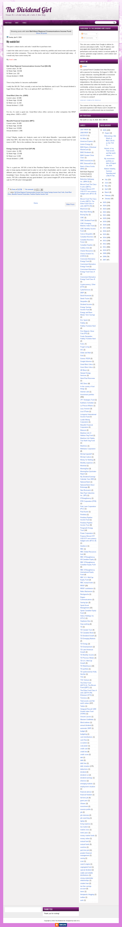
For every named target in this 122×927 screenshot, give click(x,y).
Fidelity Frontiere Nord (88, 326)
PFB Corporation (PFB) (88, 501)
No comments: (29, 189)
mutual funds (84, 844)
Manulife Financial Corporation (21, 194)
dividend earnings (86, 778)
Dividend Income (86, 304)
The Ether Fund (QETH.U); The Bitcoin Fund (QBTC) (88, 685)
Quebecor (83, 546)
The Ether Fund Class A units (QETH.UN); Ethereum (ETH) (88, 693)
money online (84, 838)
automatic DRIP (85, 728)
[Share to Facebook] (42, 190)
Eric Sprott (84, 320)
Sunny (84, 66)
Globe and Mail (85, 353)
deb (81, 757)
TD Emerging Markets (87, 638)
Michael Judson (85, 457)
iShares (83, 803)
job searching (84, 818)
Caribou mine (84, 248)
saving (82, 858)
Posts (85, 34)
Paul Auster (84, 512)
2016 (104, 231)
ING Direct (84, 383)
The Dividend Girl (28, 9)
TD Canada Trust (86, 630)
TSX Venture (84, 680)
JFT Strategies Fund (87, 400)
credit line (83, 752)
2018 (104, 225)
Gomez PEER (85, 358)
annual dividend (85, 725)
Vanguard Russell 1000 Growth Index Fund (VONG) (88, 711)
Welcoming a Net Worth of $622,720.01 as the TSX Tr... (110, 140)
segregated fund (85, 867)
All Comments (88, 38)
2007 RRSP (84, 130)
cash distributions (86, 737)
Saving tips (84, 602)
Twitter (82, 706)
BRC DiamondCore (86, 163)
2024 (104, 205)
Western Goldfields (86, 719)
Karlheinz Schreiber (87, 403)
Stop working (84, 624)
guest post (84, 800)
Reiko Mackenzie (86, 591)
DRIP (82, 293)
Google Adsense (86, 361)
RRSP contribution (86, 588)
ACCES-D (83, 135)
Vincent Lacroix (85, 717)
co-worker (83, 743)
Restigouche (84, 594)
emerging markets (86, 784)
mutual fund (84, 841)
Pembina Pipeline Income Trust (39, 194)
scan (82, 861)
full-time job (84, 798)
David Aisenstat (85, 295)
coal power (84, 746)
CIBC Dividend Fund (87, 220)
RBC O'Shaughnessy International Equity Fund (87, 572)
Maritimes (83, 446)
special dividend (85, 870)
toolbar (82, 897)
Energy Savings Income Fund (52, 192)
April (106, 189)
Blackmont (84, 209)
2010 (104, 250)
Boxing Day (84, 215)
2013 (104, 240)
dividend (83, 772)
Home (36, 203)
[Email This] (35, 190)
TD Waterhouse (85, 666)
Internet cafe (84, 392)
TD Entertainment (86, 647)
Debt (16, 23)
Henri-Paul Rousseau (87, 378)
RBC (82, 549)
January (107, 198)
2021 (104, 215)
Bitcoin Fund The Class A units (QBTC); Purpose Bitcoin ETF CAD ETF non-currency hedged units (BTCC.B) (88, 189)
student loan (84, 883)
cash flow (83, 740)
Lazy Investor (85, 409)
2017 (104, 228)
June (106, 183)
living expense (85, 824)
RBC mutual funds (86, 583)
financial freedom (86, 795)
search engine (85, 864)
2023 (104, 209)
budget (82, 731)
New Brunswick (85, 490)
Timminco (83, 698)
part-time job (84, 850)
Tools (24, 23)
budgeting (83, 734)
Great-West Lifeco (86, 364)
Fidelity (82, 323)
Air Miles (83, 138)
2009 (104, 253)
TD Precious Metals (87, 658)
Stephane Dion (85, 621)
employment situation (87, 787)
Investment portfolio (87, 394)
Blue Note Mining (86, 212)
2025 (104, 202)
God (81, 355)
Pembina (83, 514)
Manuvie (83, 430)
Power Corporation (86, 533)
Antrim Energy (85, 144)
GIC (81, 350)
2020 (104, 218)
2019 (104, 221)
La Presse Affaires (86, 406)
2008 (104, 256)
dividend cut (84, 775)
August (107, 133)
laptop (82, 821)
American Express (86, 141)
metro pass (84, 833)
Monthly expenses (86, 463)
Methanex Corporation (87, 449)
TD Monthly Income (87, 655)
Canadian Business (87, 237)
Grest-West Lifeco (86, 367)
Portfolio (8, 23)
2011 (104, 247)
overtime (83, 847)
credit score (84, 754)
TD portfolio (84, 669)
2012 (104, 244)
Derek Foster (84, 298)
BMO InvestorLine (86, 161)
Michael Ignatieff (86, 454)
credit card (84, 749)
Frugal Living (84, 347)
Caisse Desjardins (86, 234)
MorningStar (84, 469)
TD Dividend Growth (87, 636)
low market (84, 827)
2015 (104, 234)
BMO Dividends (85, 152)
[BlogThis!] (37, 190)
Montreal (83, 466)
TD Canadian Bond (86, 633)
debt (81, 760)
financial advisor (86, 792)
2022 (104, 212)
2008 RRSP (84, 133)
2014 (104, 237)
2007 (104, 260)
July (106, 179)
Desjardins (84, 301)
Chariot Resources (86, 251)
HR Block (83, 370)
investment (84, 806)
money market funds (87, 835)
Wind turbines (85, 722)
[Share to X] (39, 190)
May (106, 186)
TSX (81, 677)
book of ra (76, 920)
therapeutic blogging (87, 894)
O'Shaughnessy (85, 498)
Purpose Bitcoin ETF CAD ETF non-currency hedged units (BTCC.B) (88, 538)
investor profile (85, 809)
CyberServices (85, 290)
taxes (82, 891)
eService (83, 781)
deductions (84, 769)
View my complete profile (90, 100)
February (108, 195)
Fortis (62, 192)
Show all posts (41, 33)
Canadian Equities (86, 245)
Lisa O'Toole (84, 411)
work (82, 900)
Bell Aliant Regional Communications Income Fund (29, 192)
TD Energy (84, 644)
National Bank (85, 482)
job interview (84, 815)
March (107, 192)
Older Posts (70, 204)
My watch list (13, 41)
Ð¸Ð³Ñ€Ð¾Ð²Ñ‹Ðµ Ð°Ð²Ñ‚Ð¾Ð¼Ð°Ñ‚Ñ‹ (27, 1)
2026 (104, 130)
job (81, 812)
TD (81, 627)
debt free (83, 763)
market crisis (84, 830)
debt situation (85, 766)
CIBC (82, 218)
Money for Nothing (86, 460)
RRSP (82, 586)
